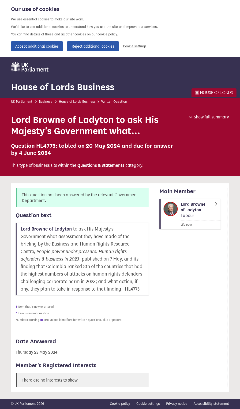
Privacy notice (176, 404)
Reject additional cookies (93, 46)
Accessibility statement (211, 404)
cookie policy (107, 34)
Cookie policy (120, 404)
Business (45, 102)
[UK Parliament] (30, 67)
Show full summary (211, 117)
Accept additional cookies (37, 46)
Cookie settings (134, 46)
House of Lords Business (62, 87)
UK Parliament (21, 102)
